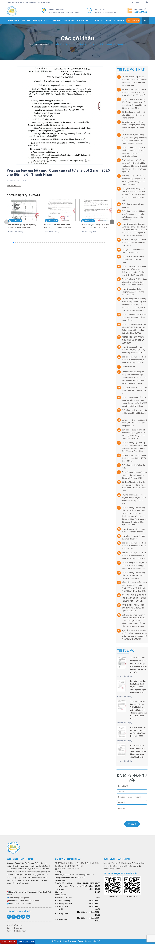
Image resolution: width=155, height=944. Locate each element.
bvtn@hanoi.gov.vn (21, 898)
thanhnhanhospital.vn (25, 903)
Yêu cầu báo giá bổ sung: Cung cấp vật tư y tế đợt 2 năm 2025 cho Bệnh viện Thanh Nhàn (58, 172)
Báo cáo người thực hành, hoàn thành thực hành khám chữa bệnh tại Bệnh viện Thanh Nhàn (134, 92)
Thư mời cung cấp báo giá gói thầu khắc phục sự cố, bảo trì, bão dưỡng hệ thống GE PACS (133, 350)
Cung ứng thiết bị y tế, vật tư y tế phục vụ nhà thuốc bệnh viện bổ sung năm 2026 (134, 423)
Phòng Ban (69, 20)
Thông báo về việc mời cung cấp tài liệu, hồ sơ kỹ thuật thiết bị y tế (134, 390)
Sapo (101, 941)
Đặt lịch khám (133, 20)
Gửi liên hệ (132, 824)
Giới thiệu (26, 20)
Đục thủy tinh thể (128, 367)
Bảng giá (118, 20)
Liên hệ (108, 20)
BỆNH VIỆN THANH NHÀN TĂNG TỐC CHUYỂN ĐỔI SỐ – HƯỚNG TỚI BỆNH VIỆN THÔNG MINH (134, 598)
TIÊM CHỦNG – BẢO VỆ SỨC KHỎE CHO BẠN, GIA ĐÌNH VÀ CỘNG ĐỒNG (133, 340)
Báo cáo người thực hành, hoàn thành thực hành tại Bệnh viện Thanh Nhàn (134, 242)
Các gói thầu (83, 20)
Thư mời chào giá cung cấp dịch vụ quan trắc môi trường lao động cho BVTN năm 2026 (134, 475)
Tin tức (97, 20)
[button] (13, 242)
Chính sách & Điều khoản (16, 931)
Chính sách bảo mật (14, 928)
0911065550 (140, 12)
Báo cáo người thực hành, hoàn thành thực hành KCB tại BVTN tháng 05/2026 (134, 458)
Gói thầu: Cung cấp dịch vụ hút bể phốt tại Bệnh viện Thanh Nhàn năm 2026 (134, 115)
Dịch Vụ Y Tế (39, 20)
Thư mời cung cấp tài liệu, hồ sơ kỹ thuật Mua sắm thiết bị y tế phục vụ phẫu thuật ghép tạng (134, 565)
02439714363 (77, 866)
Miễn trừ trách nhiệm (15, 925)
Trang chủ (13, 20)
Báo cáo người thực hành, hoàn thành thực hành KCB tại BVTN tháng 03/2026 (134, 546)
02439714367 (74, 869)
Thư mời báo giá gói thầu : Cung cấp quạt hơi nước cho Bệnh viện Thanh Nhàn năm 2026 (134, 282)
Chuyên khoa (56, 20)
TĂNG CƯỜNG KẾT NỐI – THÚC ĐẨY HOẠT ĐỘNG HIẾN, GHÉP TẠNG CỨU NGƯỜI (134, 608)
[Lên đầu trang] (145, 936)
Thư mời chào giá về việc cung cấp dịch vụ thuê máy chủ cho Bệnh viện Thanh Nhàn (133, 575)
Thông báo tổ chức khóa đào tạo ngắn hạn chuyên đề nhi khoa (133, 259)
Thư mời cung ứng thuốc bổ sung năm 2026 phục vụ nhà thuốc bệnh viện (133, 292)
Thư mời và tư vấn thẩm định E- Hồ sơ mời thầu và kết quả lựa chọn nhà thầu (134, 317)
